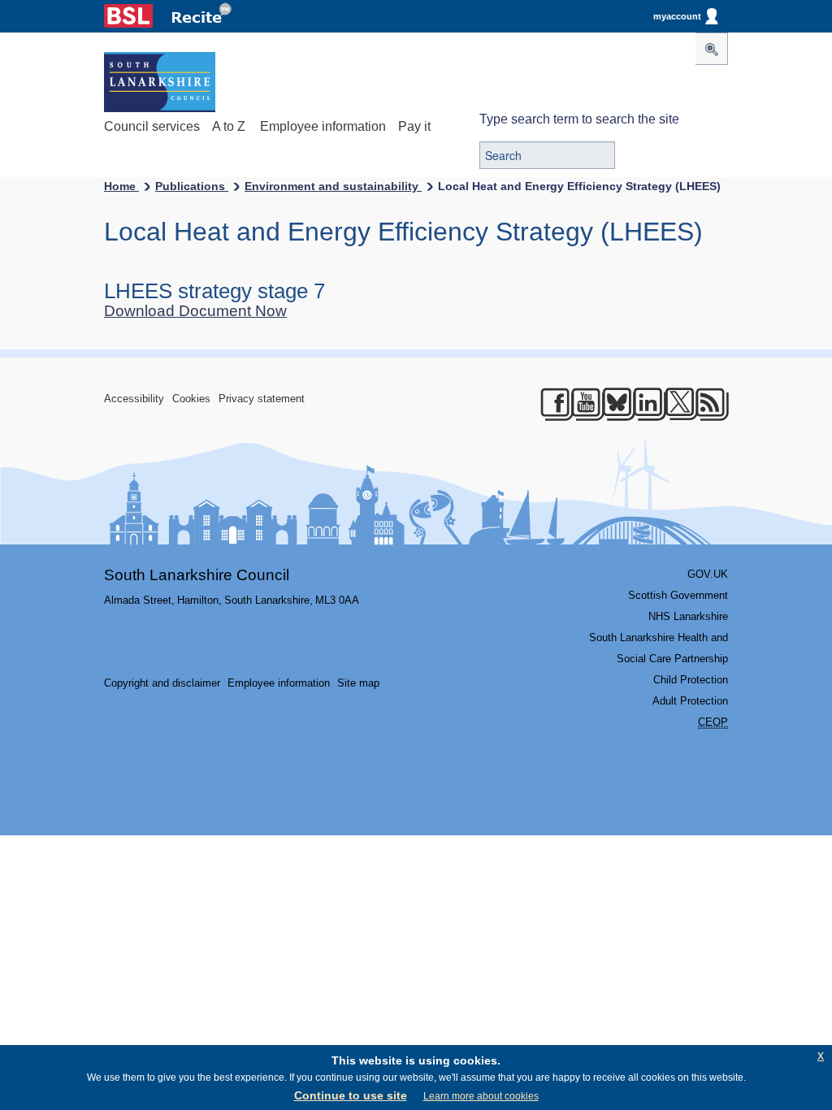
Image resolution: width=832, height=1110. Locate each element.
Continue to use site (350, 1095)
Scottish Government (678, 595)
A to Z (228, 126)
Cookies (191, 398)
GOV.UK (707, 574)
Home (121, 186)
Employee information (323, 126)
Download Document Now (195, 310)
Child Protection (690, 680)
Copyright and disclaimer (162, 683)
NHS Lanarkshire (688, 616)
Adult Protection (690, 701)
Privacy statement (262, 398)
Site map (358, 683)
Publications (191, 186)
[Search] (712, 49)
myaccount (677, 16)
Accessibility (134, 398)
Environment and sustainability (333, 186)
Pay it (414, 126)
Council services (152, 126)
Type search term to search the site (579, 119)
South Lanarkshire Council (196, 574)
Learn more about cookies (481, 1096)
